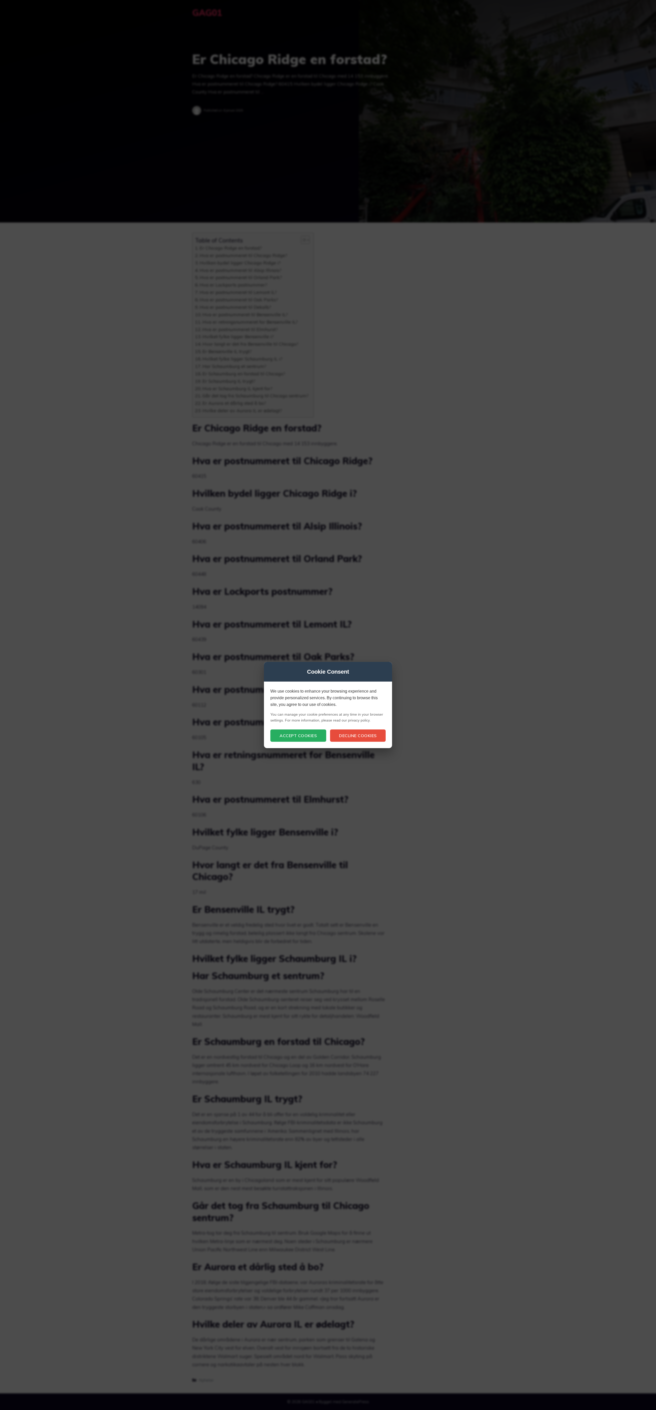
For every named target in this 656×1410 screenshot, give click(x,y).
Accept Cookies (298, 735)
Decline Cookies (358, 735)
